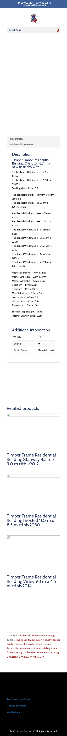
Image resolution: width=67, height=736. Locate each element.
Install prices (13, 712)
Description (16, 138)
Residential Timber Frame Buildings (36, 635)
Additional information (22, 144)
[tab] (33, 139)
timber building (42, 648)
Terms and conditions (18, 699)
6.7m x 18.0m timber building (28, 639)
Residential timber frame (20, 648)
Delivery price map (16, 705)
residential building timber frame (33, 643)
